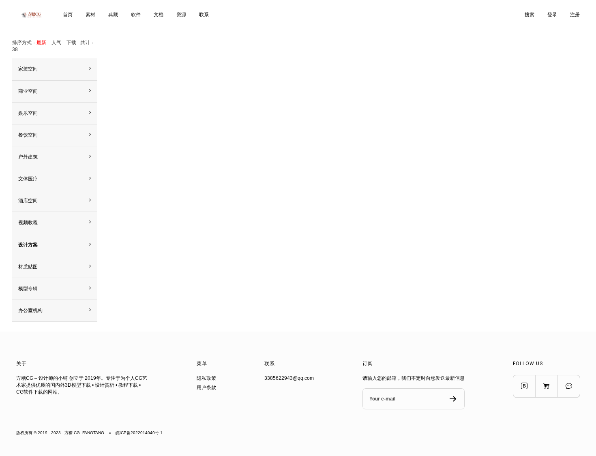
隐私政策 (206, 378)
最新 (41, 42)
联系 (204, 14)
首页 (68, 14)
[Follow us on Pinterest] (568, 386)
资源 (181, 14)
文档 (158, 14)
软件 (136, 14)
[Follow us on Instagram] (546, 386)
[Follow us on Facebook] (524, 386)
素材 (90, 14)
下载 (71, 42)
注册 (575, 14)
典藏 (113, 14)
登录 (552, 14)
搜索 (529, 14)
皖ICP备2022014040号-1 (139, 432)
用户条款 (206, 387)
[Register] (453, 399)
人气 (56, 42)
